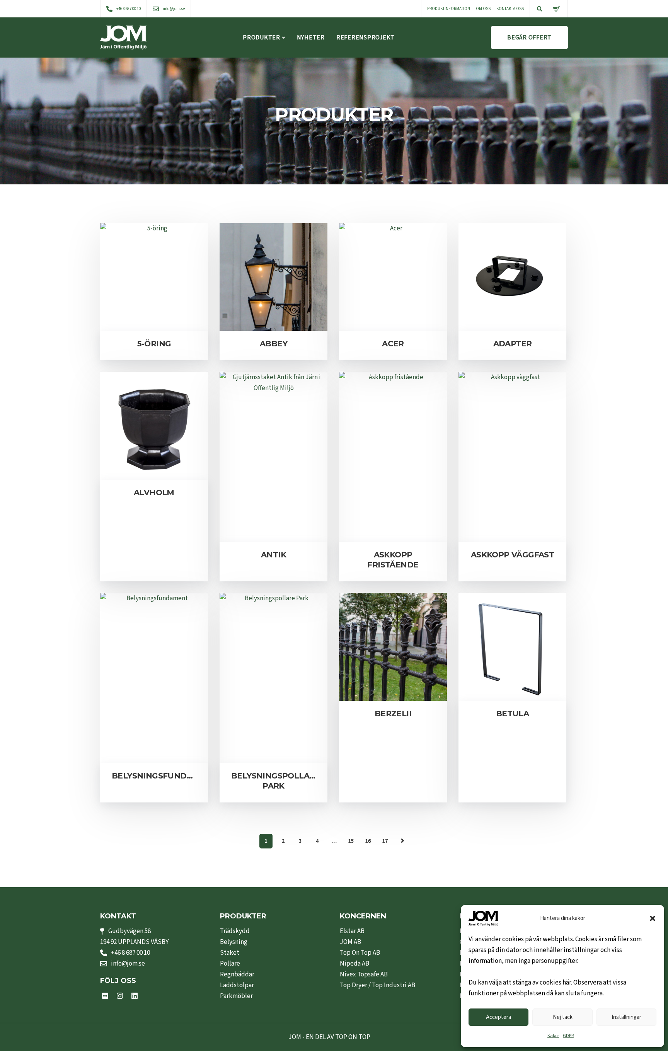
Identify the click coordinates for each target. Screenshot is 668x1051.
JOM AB (350, 942)
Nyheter (311, 37)
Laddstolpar (237, 985)
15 (351, 841)
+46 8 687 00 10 (130, 952)
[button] (652, 918)
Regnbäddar (237, 974)
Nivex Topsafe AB (364, 974)
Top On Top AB (360, 952)
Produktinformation (448, 9)
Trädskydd (235, 931)
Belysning (233, 942)
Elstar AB (352, 931)
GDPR (568, 1035)
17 (385, 841)
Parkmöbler (236, 996)
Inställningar (626, 1017)
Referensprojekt (365, 37)
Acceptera (498, 1017)
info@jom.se (128, 963)
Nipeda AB (354, 963)
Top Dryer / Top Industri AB (377, 985)
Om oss (483, 9)
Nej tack (563, 1017)
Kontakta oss (510, 9)
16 (368, 841)
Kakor (553, 1035)
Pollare (230, 963)
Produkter (261, 37)
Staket (229, 952)
